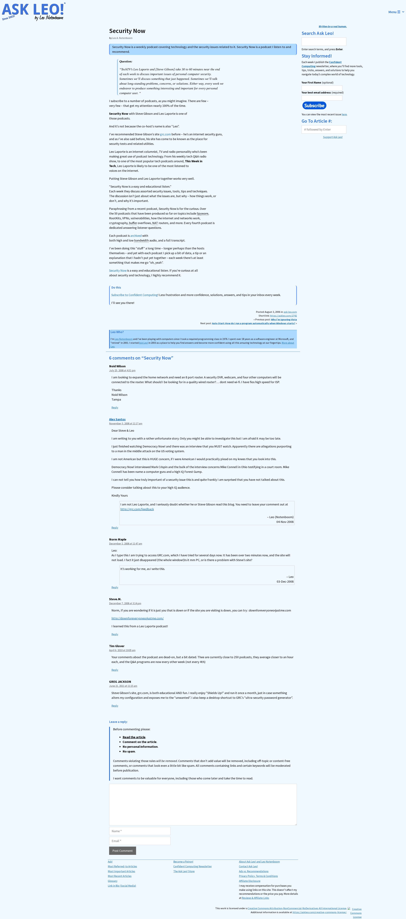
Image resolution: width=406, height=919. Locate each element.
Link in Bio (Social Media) (122, 885)
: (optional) (318, 82)
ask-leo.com (290, 311)
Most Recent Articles (119, 876)
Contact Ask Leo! (248, 866)
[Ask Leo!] (36, 12)
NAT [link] (155, 223)
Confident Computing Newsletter (192, 866)
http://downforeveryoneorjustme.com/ (137, 618)
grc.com (165, 134)
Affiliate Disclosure (249, 881)
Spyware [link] (202, 213)
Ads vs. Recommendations (253, 871)
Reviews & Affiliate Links (255, 898)
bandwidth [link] (141, 240)
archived (136, 236)
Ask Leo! (143, 342)
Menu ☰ (394, 12)
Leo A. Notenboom (122, 37)
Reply (114, 407)
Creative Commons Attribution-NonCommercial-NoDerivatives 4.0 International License (297, 908)
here (344, 114)
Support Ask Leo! (333, 137)
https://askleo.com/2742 (283, 315)
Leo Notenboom (124, 339)
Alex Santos (117, 419)
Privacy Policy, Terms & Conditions (258, 876)
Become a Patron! (183, 861)
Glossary (112, 881)
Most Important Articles (121, 871)
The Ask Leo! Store (184, 871)
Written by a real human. (333, 26)
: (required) (323, 92)
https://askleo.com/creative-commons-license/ (319, 912)
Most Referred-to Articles (122, 866)
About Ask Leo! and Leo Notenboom (259, 861)
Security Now (118, 270)
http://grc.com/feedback (137, 509)
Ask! (110, 861)
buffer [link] (133, 223)
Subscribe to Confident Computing (134, 295)
